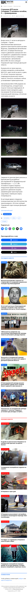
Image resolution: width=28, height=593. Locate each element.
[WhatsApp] (13, 228)
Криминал (4, 262)
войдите (21, 578)
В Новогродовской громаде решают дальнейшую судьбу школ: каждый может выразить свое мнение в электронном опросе (12, 384)
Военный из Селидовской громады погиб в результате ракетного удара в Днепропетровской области (13, 359)
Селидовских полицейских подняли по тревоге (13, 468)
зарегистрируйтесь (6, 580)
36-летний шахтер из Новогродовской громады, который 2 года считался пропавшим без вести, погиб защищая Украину (13, 307)
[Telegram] (6, 228)
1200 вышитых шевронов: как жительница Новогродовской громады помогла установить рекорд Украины (13, 333)
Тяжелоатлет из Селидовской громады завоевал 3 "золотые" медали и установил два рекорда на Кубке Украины (13, 410)
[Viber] (9, 228)
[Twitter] (17, 228)
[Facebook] (2, 228)
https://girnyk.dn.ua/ (18, 589)
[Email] (21, 228)
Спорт (3, 390)
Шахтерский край (6, 210)
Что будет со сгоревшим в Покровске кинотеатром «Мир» (13, 540)
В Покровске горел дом (8, 491)
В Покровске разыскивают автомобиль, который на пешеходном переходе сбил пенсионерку (14, 515)
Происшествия (7, 214)
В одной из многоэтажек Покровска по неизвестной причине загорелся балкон (13, 443)
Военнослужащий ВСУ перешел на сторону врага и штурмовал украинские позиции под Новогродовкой (14, 282)
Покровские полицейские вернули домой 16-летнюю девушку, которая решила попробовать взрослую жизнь (13, 565)
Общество (4, 313)
